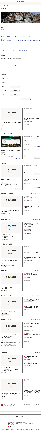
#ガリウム (2, 399)
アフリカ (30, 362)
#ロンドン (32, 154)
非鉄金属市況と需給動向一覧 (35, 243)
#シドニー (28, 170)
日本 (15, 334)
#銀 (25, 114)
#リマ (6, 127)
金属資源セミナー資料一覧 (35, 319)
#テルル (14, 153)
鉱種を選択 (15, 86)
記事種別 (3, 82)
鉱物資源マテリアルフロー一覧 (34, 193)
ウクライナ (9, 178)
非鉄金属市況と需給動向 (6, 263)
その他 (27, 384)
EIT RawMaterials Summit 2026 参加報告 (31, 138)
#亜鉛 (27, 122)
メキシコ (9, 285)
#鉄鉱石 (28, 114)
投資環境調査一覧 (36, 270)
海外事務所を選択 (15, 90)
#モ (5, 154)
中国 (12, 148)
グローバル (30, 149)
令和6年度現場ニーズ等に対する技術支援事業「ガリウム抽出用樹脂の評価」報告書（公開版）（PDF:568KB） (11, 395)
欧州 (29, 136)
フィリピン (17, 334)
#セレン (12, 153)
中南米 (30, 108)
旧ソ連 (7, 178)
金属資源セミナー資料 (6, 340)
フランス (38, 136)
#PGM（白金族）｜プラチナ (4, 266)
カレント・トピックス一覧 (35, 133)
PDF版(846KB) (37, 158)
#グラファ (2, 343)
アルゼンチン (17, 148)
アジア (7, 148)
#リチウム (28, 142)
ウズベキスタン (10, 234)
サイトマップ (37, 429)
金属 (1, 3)
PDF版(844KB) (37, 146)
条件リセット (15, 99)
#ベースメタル (4, 184)
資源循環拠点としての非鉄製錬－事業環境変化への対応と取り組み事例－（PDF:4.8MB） (32, 335)
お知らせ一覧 (37, 27)
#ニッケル (17, 153)
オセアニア (12, 178)
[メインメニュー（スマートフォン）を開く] (40, 1)
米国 (31, 273)
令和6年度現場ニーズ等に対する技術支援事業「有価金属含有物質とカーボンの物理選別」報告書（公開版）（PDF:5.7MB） (32, 382)
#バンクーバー (28, 183)
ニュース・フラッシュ (6, 125)
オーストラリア (16, 178)
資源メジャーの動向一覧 (35, 295)
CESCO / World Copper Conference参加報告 (10, 150)
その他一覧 (37, 376)
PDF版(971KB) (37, 174)
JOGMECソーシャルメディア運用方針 (30, 429)
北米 (29, 273)
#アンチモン (6, 153)
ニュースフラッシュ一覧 (35, 105)
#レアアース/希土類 (17, 342)
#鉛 (25, 122)
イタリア (33, 136)
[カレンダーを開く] (15, 66)
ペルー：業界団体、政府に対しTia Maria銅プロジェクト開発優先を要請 (32, 110)
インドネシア (9, 148)
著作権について (8, 429)
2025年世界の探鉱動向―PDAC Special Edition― (6, 180)
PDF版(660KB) (37, 187)
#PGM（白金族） (12, 265)
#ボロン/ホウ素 (3, 154)
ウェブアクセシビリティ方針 (20, 429)
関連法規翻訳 (5, 372)
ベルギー (30, 137)
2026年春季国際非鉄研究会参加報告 (30, 151)
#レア (31, 142)
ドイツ (35, 136)
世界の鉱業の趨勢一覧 (36, 219)
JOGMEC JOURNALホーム (3, 5)
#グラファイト (2, 185)
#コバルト (9, 153)
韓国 (12, 334)
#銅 (1, 127)
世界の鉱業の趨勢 (5, 239)
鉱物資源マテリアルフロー (6, 213)
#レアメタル (28, 210)
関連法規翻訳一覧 (36, 352)
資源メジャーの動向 (29, 309)
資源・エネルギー (5, 78)
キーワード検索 (4, 69)
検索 (26, 99)
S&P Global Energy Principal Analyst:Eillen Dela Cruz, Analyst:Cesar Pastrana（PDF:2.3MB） (9, 338)
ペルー (32, 108)
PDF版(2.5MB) (18, 189)
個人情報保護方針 (13, 429)
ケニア (33, 362)
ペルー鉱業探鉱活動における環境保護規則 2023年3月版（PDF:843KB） (10, 369)
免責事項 (3, 429)
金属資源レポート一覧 (36, 163)
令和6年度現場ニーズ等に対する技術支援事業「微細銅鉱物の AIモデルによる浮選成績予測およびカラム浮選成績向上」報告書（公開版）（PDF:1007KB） (32, 392)
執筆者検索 (4, 74)
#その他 (4, 127)
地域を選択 (15, 94)
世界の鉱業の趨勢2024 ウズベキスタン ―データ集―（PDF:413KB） (32, 224)
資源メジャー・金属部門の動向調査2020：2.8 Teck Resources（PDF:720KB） (31, 300)
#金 (2, 127)
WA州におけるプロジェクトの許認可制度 (31, 167)
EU (31, 136)
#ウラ (5, 185)
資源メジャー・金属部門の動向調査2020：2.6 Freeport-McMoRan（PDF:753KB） (31, 307)
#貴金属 (8, 184)
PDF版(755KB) (18, 158)
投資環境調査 (5, 290)
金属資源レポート (29, 168)
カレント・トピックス (6, 152)
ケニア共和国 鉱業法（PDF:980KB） (31, 363)
